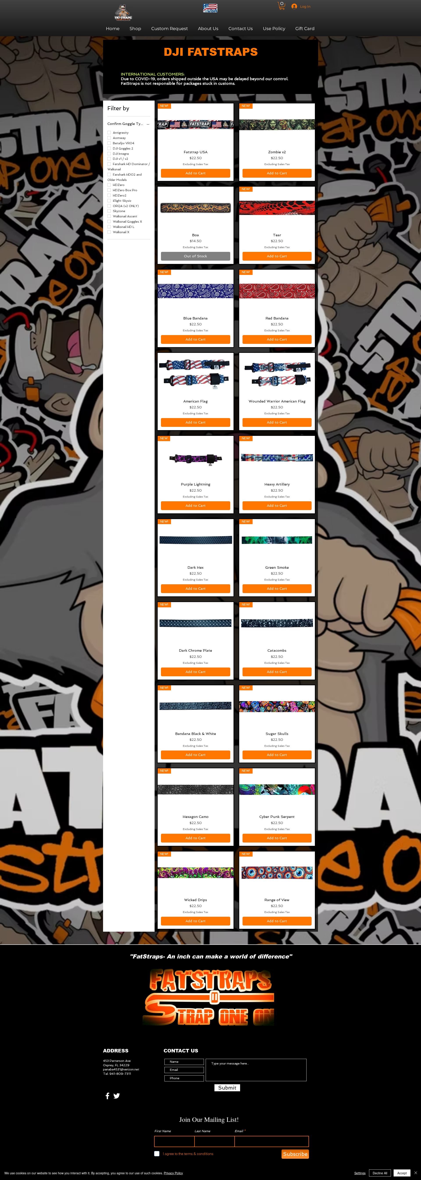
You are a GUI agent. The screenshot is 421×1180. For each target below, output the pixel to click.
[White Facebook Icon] (107, 1096)
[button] (282, 6)
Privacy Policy (173, 1173)
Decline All (380, 1173)
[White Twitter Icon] (116, 1096)
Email (239, 1131)
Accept (402, 1173)
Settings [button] (360, 1173)
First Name (162, 1131)
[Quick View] (195, 208)
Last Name (202, 1131)
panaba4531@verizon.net (121, 1069)
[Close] (415, 1172)
